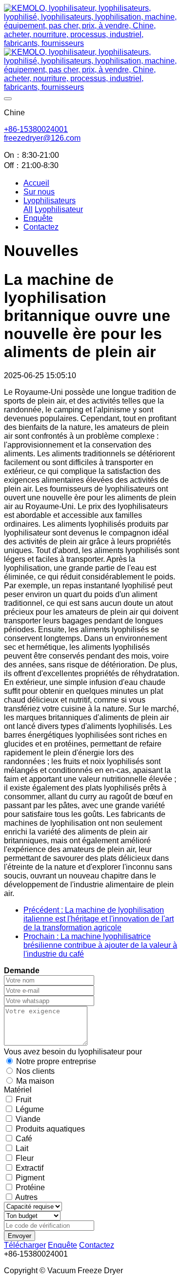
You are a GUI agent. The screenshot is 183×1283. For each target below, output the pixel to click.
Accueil (36, 183)
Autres (26, 1197)
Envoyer (19, 1236)
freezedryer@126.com (42, 138)
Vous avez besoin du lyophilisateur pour (73, 1052)
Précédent (98, 919)
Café (24, 1138)
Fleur (25, 1158)
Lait (22, 1148)
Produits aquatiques (50, 1129)
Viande (28, 1119)
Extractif (29, 1168)
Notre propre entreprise (56, 1061)
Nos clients (35, 1071)
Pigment (30, 1178)
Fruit (23, 1099)
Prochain (100, 945)
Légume (30, 1109)
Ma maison (35, 1081)
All (28, 209)
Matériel (18, 1090)
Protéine (30, 1187)
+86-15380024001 (36, 129)
